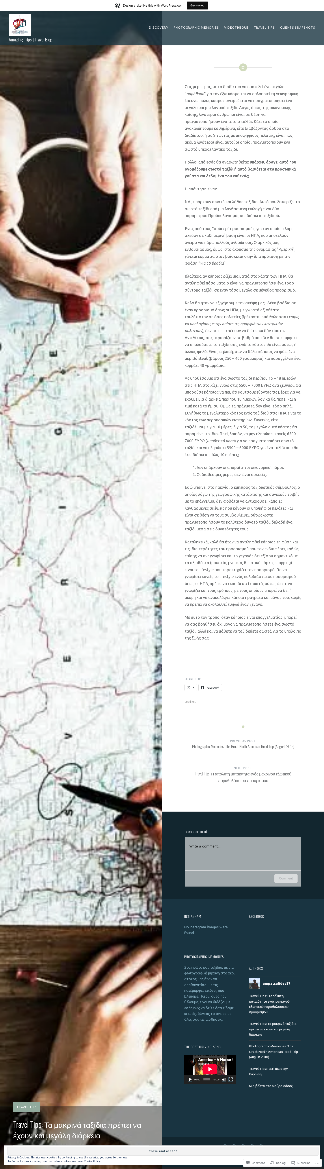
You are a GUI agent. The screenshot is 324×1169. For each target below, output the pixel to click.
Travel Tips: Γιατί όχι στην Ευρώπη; (268, 1071)
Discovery (158, 27)
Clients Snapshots (297, 27)
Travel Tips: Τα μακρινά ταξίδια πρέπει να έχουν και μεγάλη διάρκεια (272, 1029)
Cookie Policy (92, 1161)
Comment (286, 878)
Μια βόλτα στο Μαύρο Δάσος (271, 1086)
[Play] (190, 1079)
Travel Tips (264, 27)
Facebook (256, 916)
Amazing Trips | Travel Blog (30, 39)
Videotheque (236, 27)
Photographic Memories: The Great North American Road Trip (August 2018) (273, 1051)
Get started (197, 5)
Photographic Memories (196, 27)
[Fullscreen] (230, 1079)
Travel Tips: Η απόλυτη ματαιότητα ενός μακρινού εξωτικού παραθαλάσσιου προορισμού (269, 1004)
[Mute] (224, 1079)
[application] (210, 1069)
